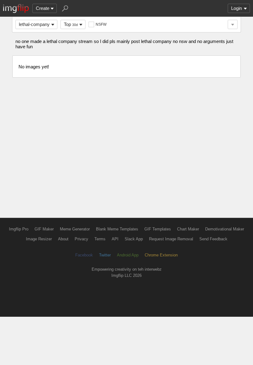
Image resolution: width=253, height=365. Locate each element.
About (63, 239)
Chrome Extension (161, 255)
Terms (100, 239)
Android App (128, 255)
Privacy (81, 239)
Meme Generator (75, 229)
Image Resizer (39, 239)
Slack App (134, 239)
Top (71, 24)
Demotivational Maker (224, 229)
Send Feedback (213, 239)
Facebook (84, 255)
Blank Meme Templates (117, 229)
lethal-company (34, 24)
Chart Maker (188, 229)
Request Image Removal (171, 239)
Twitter (105, 255)
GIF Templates (157, 229)
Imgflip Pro (18, 229)
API (115, 239)
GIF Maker (44, 229)
